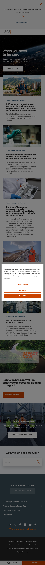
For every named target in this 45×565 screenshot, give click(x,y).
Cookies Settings (22, 284)
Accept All (22, 296)
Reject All (22, 290)
